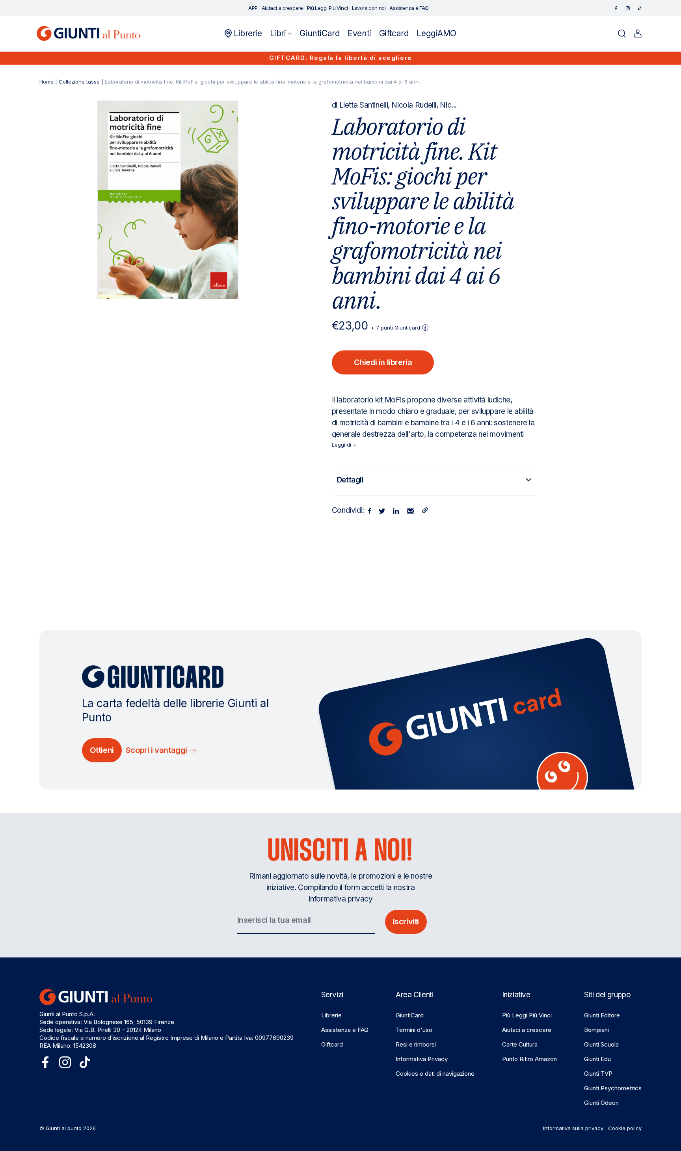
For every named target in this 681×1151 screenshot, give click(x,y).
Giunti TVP (598, 1073)
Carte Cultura (520, 1044)
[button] (281, 33)
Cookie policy (625, 1128)
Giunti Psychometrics (613, 1088)
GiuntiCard (410, 1015)
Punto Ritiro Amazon (529, 1059)
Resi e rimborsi (416, 1044)
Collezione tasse (79, 81)
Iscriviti (406, 921)
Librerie (331, 1015)
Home (46, 81)
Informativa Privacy (422, 1059)
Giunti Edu (597, 1059)
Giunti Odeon (601, 1102)
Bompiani (596, 1030)
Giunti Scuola (601, 1044)
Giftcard (332, 1044)
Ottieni (102, 750)
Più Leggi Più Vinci (527, 1015)
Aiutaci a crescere (526, 1030)
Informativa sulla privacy (573, 1128)
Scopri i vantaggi (157, 750)
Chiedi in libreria (383, 362)
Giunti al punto (64, 1128)
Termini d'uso (414, 1030)
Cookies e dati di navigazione (435, 1073)
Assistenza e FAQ (344, 1030)
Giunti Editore (602, 1015)
